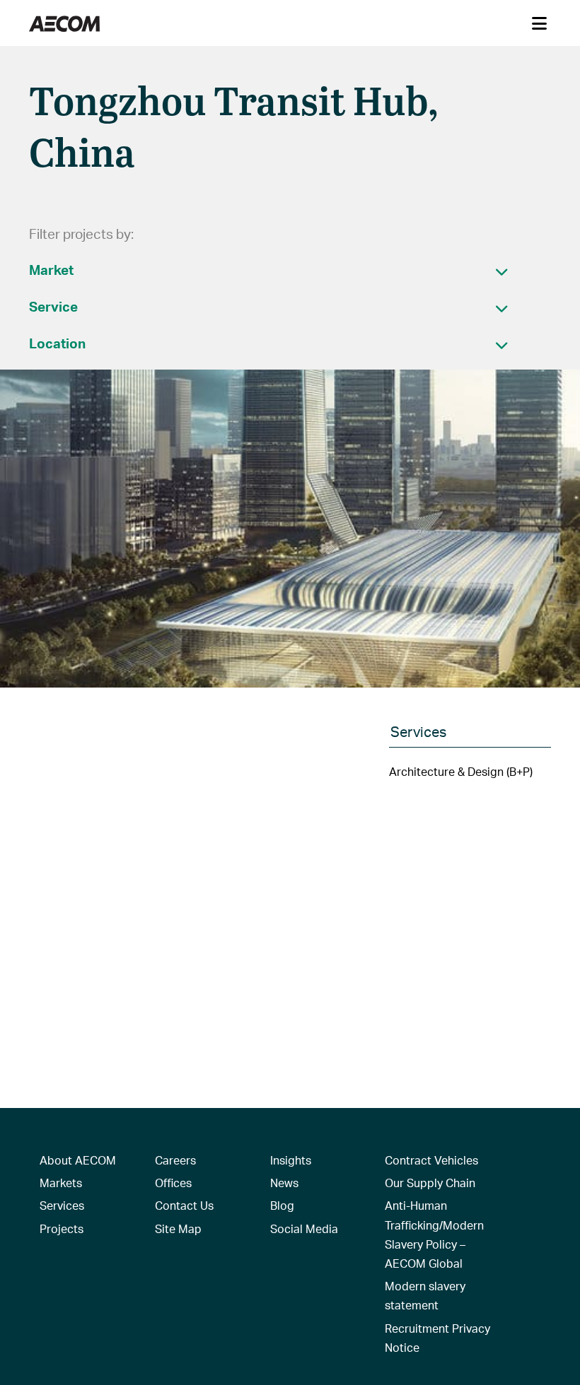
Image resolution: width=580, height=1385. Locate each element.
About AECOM (78, 1160)
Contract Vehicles (431, 1160)
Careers (175, 1160)
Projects (61, 1228)
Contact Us (184, 1205)
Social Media (304, 1228)
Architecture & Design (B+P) (461, 771)
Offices (173, 1182)
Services (62, 1205)
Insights (290, 1160)
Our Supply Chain (430, 1182)
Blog (282, 1205)
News (284, 1182)
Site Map (178, 1228)
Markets (61, 1182)
